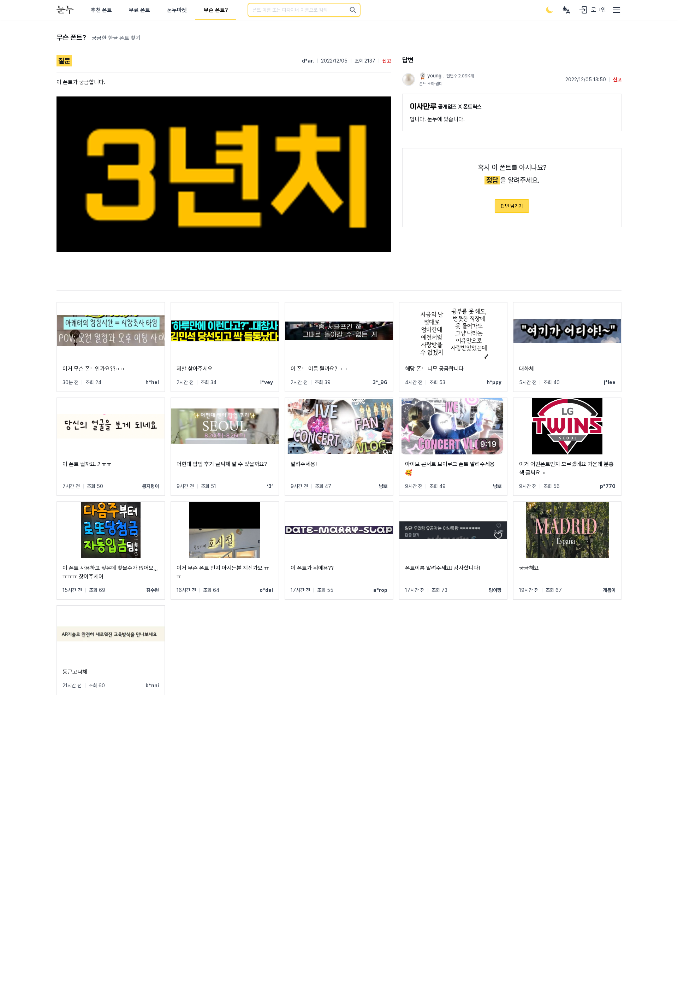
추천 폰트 (101, 10)
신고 (386, 61)
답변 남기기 (512, 206)
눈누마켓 (177, 10)
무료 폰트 (139, 10)
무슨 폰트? (216, 10)
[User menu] (566, 10)
